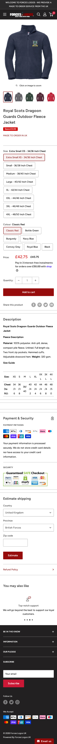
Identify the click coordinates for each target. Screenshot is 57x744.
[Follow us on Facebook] (5, 702)
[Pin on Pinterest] (39, 304)
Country (7, 505)
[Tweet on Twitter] (45, 304)
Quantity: (8, 280)
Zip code (8, 535)
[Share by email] (51, 304)
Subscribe (13, 683)
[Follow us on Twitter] (11, 702)
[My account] (44, 14)
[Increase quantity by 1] (35, 280)
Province (8, 520)
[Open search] (38, 14)
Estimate (13, 555)
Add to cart (28, 292)
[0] (51, 14)
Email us (45, 741)
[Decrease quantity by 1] (18, 280)
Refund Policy (10, 569)
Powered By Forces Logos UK (17, 737)
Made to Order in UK (15, 135)
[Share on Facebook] (33, 304)
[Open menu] (4, 14)
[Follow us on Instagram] (17, 702)
